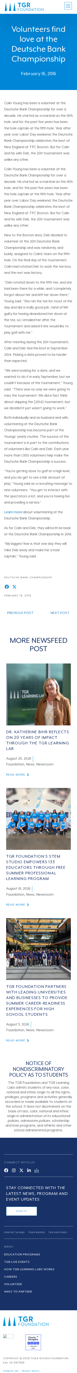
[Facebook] (6, 1170)
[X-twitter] (21, 1170)
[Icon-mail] (36, 1170)
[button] (7, 587)
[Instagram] (14, 1170)
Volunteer (13, 1284)
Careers (10, 1276)
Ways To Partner (18, 1291)
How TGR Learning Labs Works (29, 1269)
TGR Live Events (17, 1262)
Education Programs (22, 1254)
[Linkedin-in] (29, 1170)
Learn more (13, 512)
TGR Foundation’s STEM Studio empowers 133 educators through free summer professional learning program (36, 867)
